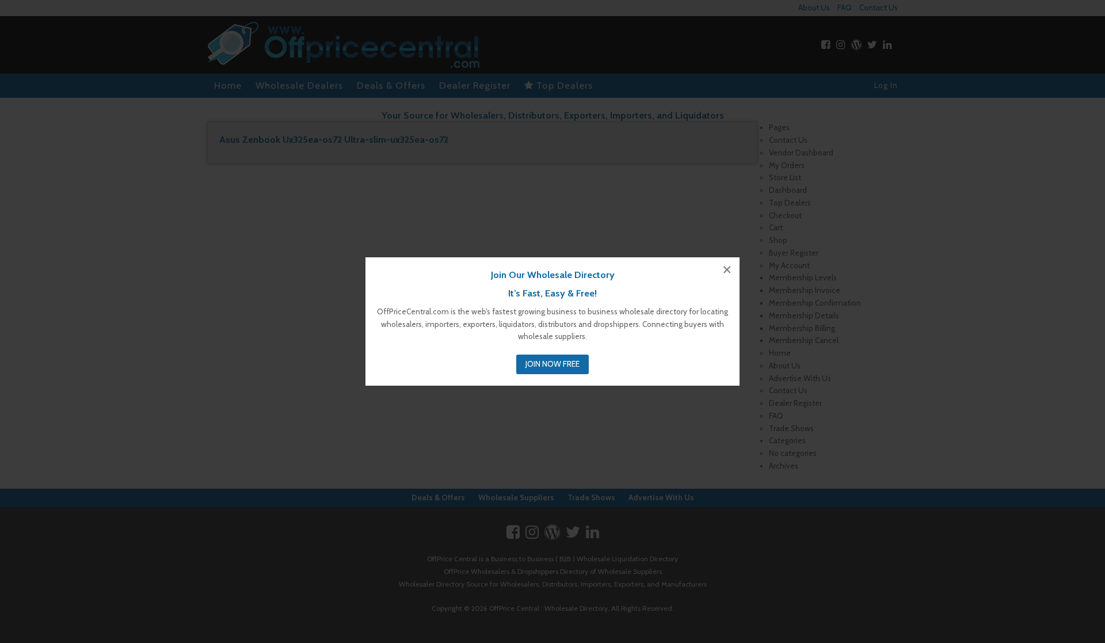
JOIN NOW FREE (552, 363)
